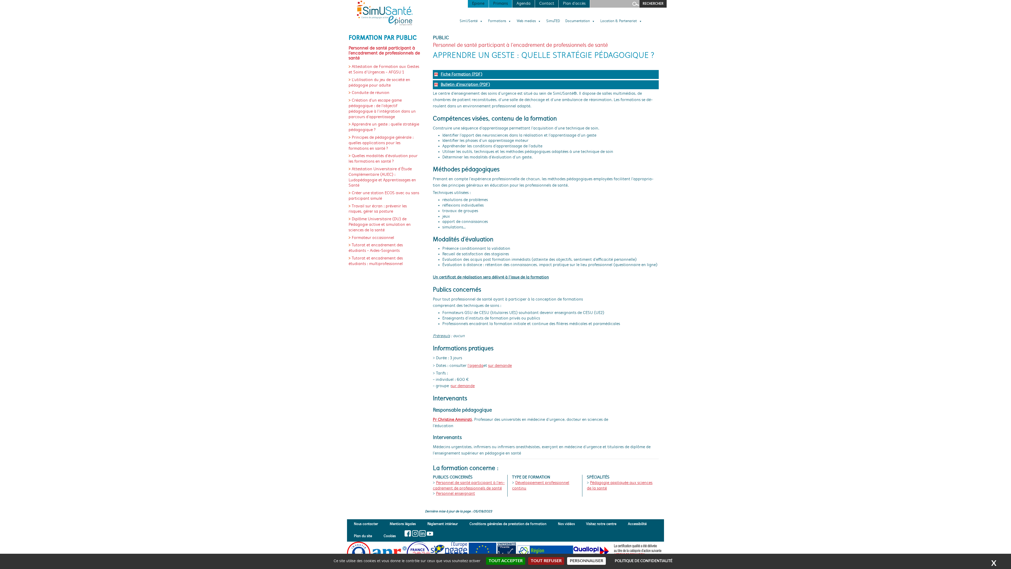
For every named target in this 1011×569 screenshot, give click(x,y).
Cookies (390, 536)
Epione (478, 4)
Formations (497, 21)
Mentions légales (403, 524)
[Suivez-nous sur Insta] (415, 533)
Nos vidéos (566, 524)
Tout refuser (546, 561)
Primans (500, 4)
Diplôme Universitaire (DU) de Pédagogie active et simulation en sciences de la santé (380, 224)
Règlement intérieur (442, 524)
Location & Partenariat (618, 21)
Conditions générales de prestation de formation (507, 524)
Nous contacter (366, 524)
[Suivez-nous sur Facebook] (408, 533)
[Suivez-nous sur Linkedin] (422, 533)
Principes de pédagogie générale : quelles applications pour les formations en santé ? (381, 143)
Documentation (577, 21)
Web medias (526, 21)
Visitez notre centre (601, 524)
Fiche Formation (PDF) (461, 74)
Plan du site (363, 536)
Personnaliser (586, 561)
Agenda (524, 4)
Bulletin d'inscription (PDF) (465, 85)
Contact (546, 4)
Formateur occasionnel (373, 238)
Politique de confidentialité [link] (643, 561)
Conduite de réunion (370, 93)
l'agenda (475, 366)
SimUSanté (469, 21)
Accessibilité (637, 524)
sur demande (500, 366)
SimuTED (553, 21)
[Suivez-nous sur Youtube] (429, 533)
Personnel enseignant (455, 494)
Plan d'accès (574, 4)
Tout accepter (506, 561)
